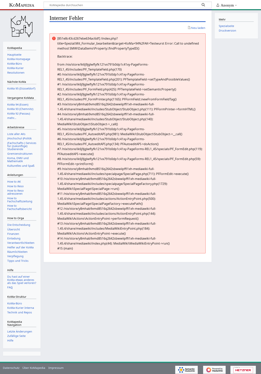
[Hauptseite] (22, 25)
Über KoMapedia (33, 368)
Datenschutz (11, 368)
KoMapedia (21, 5)
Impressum (56, 368)
